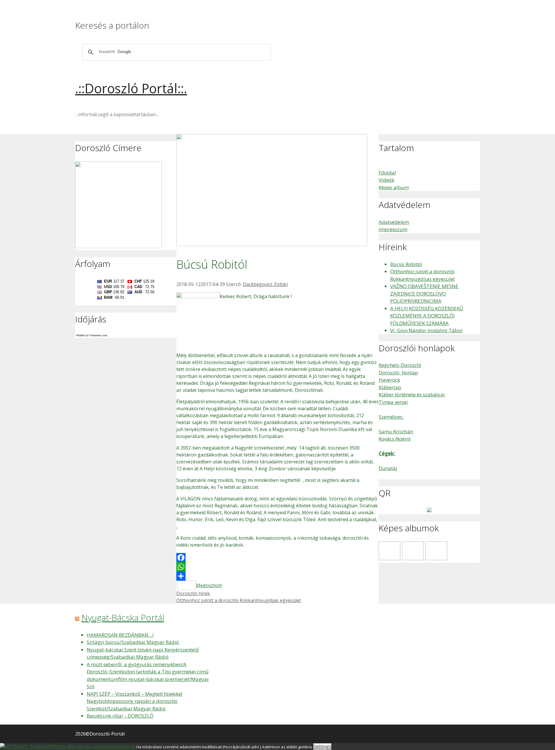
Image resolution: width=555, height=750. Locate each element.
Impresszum (393, 229)
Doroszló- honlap (398, 372)
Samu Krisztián (396, 431)
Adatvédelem (394, 222)
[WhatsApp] (277, 566)
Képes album (394, 187)
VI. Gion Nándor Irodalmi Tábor (426, 330)
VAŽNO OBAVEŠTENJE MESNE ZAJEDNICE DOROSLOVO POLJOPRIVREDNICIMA (424, 293)
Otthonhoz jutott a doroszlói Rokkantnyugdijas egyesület (238, 600)
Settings (322, 746)
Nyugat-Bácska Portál (123, 617)
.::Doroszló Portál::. (131, 88)
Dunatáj (388, 468)
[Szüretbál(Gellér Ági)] (389, 550)
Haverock (389, 379)
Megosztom (209, 585)
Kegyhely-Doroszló (400, 365)
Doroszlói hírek (193, 593)
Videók (386, 180)
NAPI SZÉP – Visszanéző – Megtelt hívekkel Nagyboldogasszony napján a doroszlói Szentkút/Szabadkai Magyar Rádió (134, 701)
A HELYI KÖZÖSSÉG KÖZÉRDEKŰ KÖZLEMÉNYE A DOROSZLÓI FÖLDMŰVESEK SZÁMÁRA (426, 315)
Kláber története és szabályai (412, 394)
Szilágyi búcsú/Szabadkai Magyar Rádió (133, 642)
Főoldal (387, 172)
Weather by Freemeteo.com (91, 335)
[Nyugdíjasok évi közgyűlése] (436, 550)
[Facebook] (277, 557)
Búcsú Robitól (406, 264)
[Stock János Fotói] (413, 550)
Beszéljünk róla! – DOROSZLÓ (120, 715)
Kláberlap (390, 387)
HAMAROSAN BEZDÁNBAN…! (120, 635)
